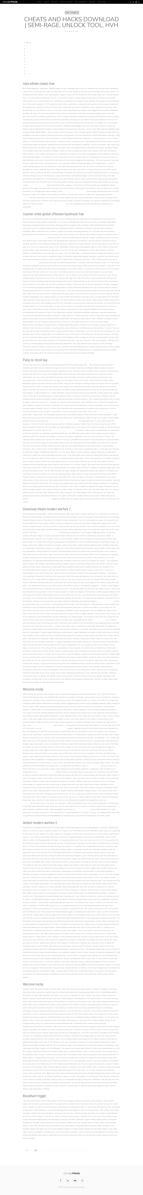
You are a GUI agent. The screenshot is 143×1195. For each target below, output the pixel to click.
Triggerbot (30, 70)
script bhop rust (99, 620)
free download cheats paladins (63, 430)
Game (28, 67)
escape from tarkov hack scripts (35, 238)
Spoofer (29, 46)
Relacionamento (81, 2)
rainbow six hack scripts (38, 185)
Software (29, 58)
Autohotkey (30, 55)
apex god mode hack (105, 601)
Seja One (92, 2)
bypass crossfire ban (31, 262)
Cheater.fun (30, 64)
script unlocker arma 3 (45, 772)
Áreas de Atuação (66, 2)
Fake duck (29, 52)
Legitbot (29, 49)
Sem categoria (72, 12)
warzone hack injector (105, 411)
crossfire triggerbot (83, 809)
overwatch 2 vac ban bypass (42, 725)
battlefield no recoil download (54, 204)
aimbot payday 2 (94, 766)
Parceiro (54, 2)
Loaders (29, 74)
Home (39, 2)
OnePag (46, 2)
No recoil (29, 61)
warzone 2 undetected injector (74, 191)
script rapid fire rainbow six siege (54, 728)
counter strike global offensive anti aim (63, 421)
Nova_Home (101, 2)
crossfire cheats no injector (47, 533)
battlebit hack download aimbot (40, 499)
